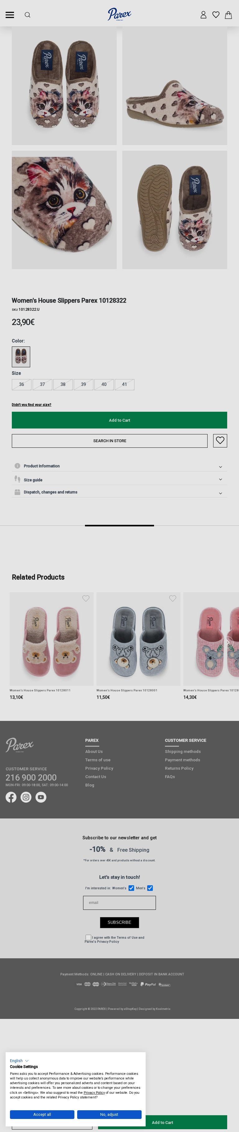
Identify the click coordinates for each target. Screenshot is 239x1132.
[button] (19, 1060)
